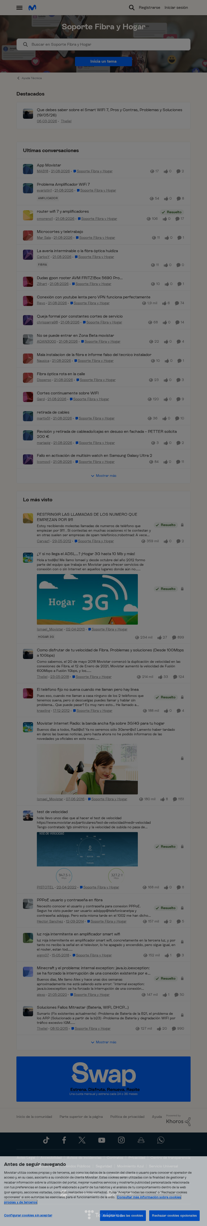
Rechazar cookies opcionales (174, 1215)
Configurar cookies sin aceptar (28, 1215)
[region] (103, 1191)
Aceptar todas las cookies (123, 1215)
